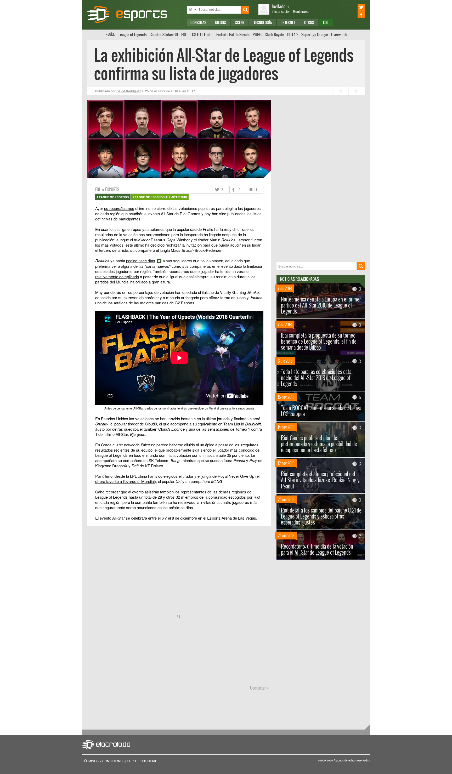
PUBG (257, 34)
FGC (184, 34)
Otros (309, 22)
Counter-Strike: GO (164, 34)
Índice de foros (110, 34)
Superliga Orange (314, 34)
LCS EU (195, 34)
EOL (325, 22)
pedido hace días (140, 260)
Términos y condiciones (103, 761)
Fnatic (208, 34)
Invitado (278, 6)
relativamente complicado (117, 276)
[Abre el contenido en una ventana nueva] (179, 319)
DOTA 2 (292, 34)
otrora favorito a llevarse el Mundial (125, 481)
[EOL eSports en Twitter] (354, 7)
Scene (239, 22)
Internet (288, 22)
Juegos (220, 22)
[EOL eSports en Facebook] (354, 14)
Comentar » (259, 687)
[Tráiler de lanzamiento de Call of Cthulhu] (356, 91)
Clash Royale (274, 34)
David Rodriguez (128, 91)
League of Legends (132, 34)
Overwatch (339, 34)
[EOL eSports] (131, 14)
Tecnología (263, 22)
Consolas (198, 22)
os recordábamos (119, 208)
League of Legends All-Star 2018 (160, 197)
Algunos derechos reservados (352, 760)
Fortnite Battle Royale (233, 34)
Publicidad (147, 761)
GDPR (131, 761)
